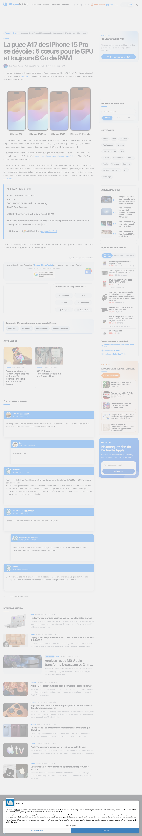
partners (17, 810)
